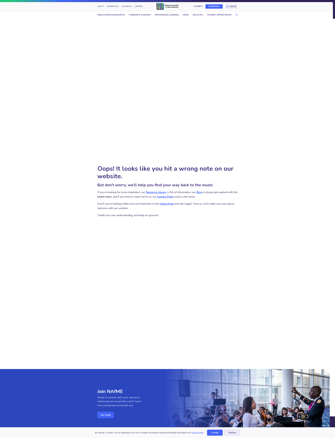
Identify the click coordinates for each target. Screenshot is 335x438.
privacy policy (198, 432)
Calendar (126, 6)
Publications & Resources (111, 15)
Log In (233, 6)
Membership (113, 6)
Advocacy (198, 15)
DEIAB (185, 15)
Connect (198, 6)
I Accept (215, 432)
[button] (236, 15)
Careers (138, 6)
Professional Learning (167, 15)
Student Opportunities (219, 15)
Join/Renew (214, 6)
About (100, 6)
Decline (232, 432)
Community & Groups (140, 15)
